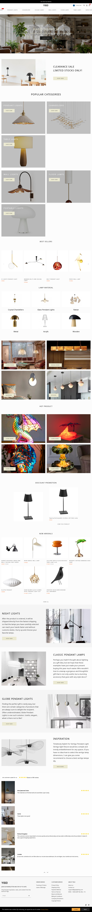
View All (46, 601)
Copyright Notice (56, 901)
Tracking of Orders (41, 885)
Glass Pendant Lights (46, 309)
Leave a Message (40, 887)
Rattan (76, 309)
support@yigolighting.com (75, 889)
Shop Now (60, 78)
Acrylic (46, 331)
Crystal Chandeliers (16, 309)
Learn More (46, 38)
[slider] (23, 777)
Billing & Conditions (57, 896)
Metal (16, 331)
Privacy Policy (44, 909)
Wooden (76, 331)
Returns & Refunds (57, 894)
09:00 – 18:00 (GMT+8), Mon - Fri (77, 892)
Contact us (71, 887)
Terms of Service (56, 892)
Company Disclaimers (57, 898)
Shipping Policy (56, 887)
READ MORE (60, 766)
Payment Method (56, 889)
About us (70, 885)
